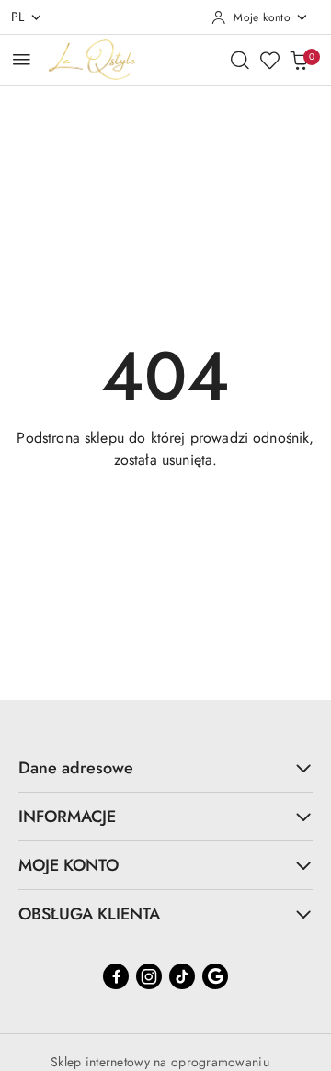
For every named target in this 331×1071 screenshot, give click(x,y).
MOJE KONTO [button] (68, 865)
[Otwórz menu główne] (21, 59)
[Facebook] (116, 976)
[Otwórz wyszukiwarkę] (240, 59)
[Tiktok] (182, 976)
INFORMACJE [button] (67, 817)
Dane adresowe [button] (75, 768)
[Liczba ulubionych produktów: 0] (269, 59)
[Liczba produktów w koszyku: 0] (299, 59)
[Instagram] (149, 976)
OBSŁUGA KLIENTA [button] (89, 914)
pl (18, 16)
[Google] (215, 976)
